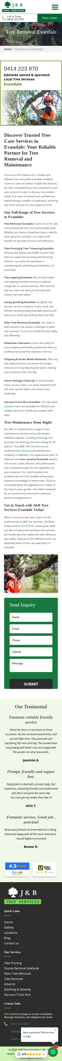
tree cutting (41, 442)
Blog (7, 938)
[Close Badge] (46, 1051)
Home (8, 922)
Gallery (9, 927)
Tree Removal (13, 979)
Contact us (11, 943)
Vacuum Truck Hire (17, 995)
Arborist (9, 984)
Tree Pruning (13, 963)
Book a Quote (49, 17)
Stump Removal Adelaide (21, 968)
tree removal (23, 450)
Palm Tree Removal (17, 973)
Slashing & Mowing (17, 989)
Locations (11, 933)
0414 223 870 (15, 19)
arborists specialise (30, 261)
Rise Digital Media (31, 1058)
